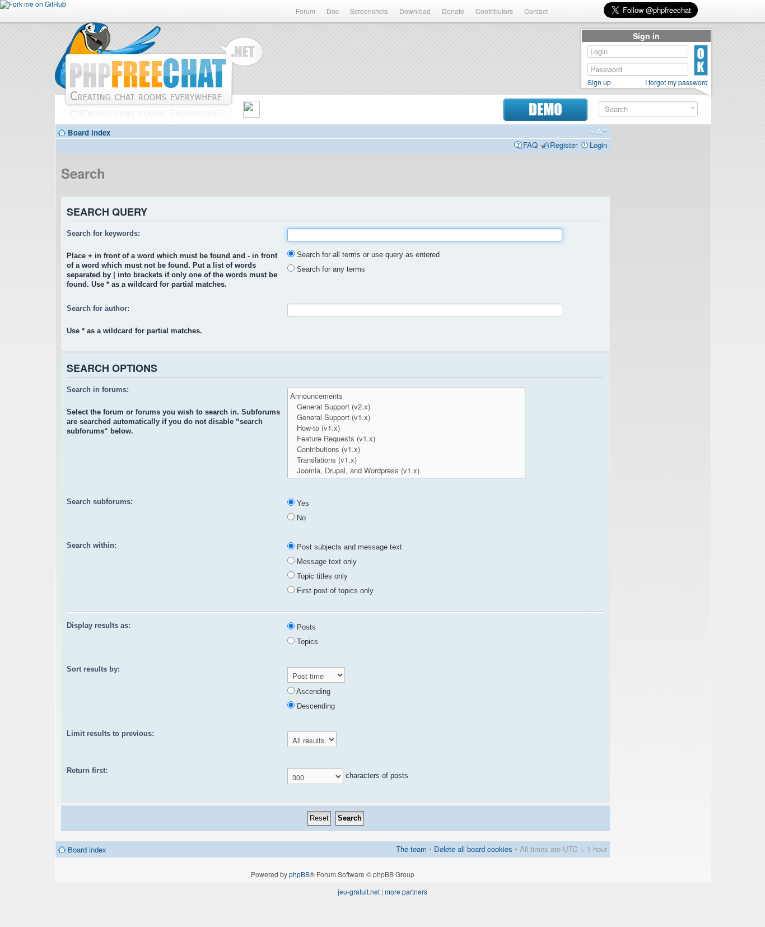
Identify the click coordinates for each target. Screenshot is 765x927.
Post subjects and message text (348, 547)
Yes (302, 503)
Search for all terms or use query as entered (367, 254)
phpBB (299, 874)
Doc (332, 11)
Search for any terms (330, 269)
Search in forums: (98, 389)
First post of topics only (334, 590)
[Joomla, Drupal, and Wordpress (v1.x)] (406, 470)
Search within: (91, 545)
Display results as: (98, 625)
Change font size (599, 132)
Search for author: (98, 308)
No (300, 518)
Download (415, 11)
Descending (315, 706)
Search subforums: (100, 501)
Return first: (87, 770)
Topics (306, 641)
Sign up (599, 82)
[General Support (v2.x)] (406, 406)
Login (598, 144)
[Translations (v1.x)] (406, 459)
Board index (89, 132)
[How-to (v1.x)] (406, 427)
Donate (453, 11)
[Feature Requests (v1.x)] (406, 438)
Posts (305, 627)
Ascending (312, 691)
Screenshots (369, 11)
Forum (305, 11)
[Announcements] (406, 395)
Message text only (326, 561)
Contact (536, 11)
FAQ (530, 144)
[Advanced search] (692, 108)
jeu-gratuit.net (359, 891)
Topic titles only (321, 576)
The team (411, 849)
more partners (406, 891)
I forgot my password (676, 82)
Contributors (494, 11)
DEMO (545, 109)
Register (563, 144)
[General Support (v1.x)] (406, 417)
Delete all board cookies (473, 849)
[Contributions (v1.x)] (406, 449)
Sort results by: (93, 669)
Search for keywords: (103, 233)
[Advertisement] (660, 298)
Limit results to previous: (110, 733)
